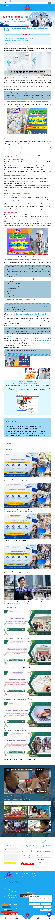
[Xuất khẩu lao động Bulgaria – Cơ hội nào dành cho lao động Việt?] (27, 464)
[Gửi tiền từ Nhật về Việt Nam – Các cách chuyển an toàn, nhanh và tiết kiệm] (27, 714)
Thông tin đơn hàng (23, 851)
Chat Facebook (6, 907)
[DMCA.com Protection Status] (8, 910)
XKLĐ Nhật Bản (31, 858)
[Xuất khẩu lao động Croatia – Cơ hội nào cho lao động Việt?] (27, 495)
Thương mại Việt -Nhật (31, 851)
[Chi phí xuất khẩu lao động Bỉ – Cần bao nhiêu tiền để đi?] (27, 526)
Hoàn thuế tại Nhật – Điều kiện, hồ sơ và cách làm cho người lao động (24, 430)
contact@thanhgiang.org (16, 353)
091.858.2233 (19, 386)
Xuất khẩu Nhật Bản (8, 443)
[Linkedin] (11, 1)
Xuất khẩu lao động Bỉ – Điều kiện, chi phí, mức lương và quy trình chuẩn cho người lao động (24, 571)
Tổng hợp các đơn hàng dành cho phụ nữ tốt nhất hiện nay (19, 38)
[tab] (11, 803)
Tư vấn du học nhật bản (23, 854)
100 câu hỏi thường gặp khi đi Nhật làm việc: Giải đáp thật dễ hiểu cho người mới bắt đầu (23, 601)
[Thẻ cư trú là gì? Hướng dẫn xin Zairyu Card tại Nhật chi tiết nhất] (27, 622)
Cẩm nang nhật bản (22, 858)
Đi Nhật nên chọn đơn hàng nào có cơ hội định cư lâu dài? (18, 41)
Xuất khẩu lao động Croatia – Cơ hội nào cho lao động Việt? (17, 509)
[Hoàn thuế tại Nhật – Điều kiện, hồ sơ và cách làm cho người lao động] (27, 683)
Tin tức (5, 445)
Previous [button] (2, 19)
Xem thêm (28, 480)
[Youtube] (9, 1)
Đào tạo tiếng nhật (31, 854)
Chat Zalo (5, 905)
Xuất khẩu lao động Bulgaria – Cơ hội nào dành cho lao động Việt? (18, 479)
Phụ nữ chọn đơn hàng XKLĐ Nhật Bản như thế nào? (17, 36)
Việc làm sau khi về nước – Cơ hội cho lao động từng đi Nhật (22, 428)
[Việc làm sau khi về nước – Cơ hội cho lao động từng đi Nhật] (27, 652)
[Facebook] (5, 1)
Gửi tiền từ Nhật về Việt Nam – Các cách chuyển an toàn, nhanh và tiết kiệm (26, 431)
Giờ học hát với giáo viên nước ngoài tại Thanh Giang (15, 795)
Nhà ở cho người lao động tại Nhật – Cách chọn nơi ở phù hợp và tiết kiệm (26, 435)
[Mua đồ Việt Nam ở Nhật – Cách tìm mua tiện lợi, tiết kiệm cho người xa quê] (27, 744)
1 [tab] (27, 834)
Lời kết (6, 43)
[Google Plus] (7, 1)
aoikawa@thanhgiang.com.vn (14, 908)
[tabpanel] (16, 820)
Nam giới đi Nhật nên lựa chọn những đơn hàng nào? (17, 40)
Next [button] (53, 19)
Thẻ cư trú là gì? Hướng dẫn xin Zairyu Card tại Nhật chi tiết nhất (24, 426)
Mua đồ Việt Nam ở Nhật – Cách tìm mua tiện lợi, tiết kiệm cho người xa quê (26, 433)
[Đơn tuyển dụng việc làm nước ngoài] (27, 19)
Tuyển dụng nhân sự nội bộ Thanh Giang (27, 0)
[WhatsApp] (13, 1)
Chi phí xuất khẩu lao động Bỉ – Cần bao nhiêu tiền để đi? (16, 540)
